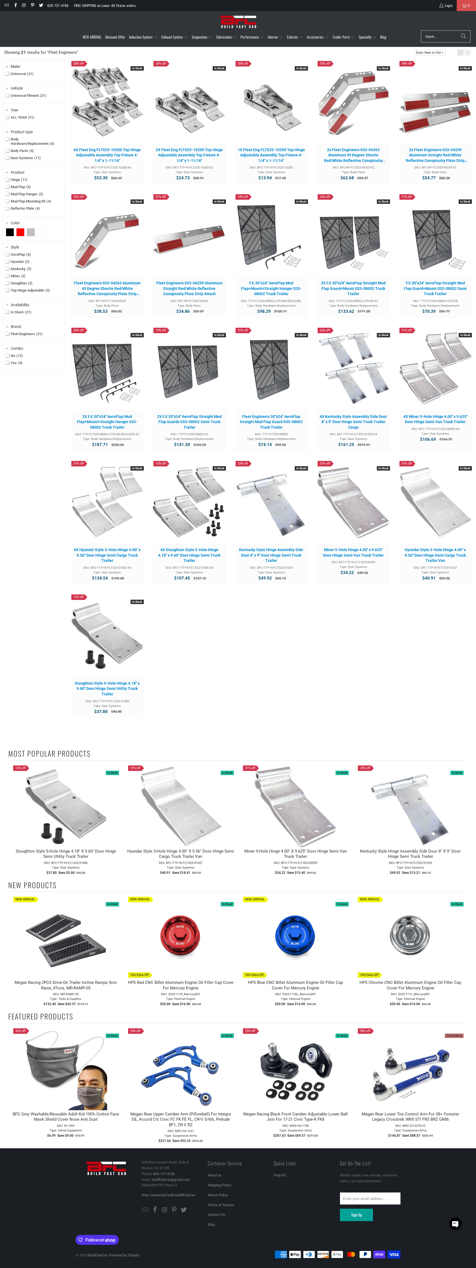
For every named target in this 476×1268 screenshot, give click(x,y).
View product (410, 1074)
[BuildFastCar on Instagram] (23, 5)
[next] (462, 819)
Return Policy (218, 1195)
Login (449, 5)
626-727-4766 (58, 5)
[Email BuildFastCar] (6, 5)
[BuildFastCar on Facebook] (15, 5)
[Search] (463, 36)
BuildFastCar (97, 1255)
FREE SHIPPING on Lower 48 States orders (105, 5)
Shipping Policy (219, 1185)
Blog (211, 1224)
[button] (143, 37)
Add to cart (107, 107)
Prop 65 (280, 1175)
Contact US (216, 1215)
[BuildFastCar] (238, 22)
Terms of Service (221, 1205)
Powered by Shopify (124, 1255)
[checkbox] (10, 232)
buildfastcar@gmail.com (171, 1180)
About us (214, 1175)
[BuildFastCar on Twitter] (41, 5)
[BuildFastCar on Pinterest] (32, 5)
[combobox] (445, 36)
